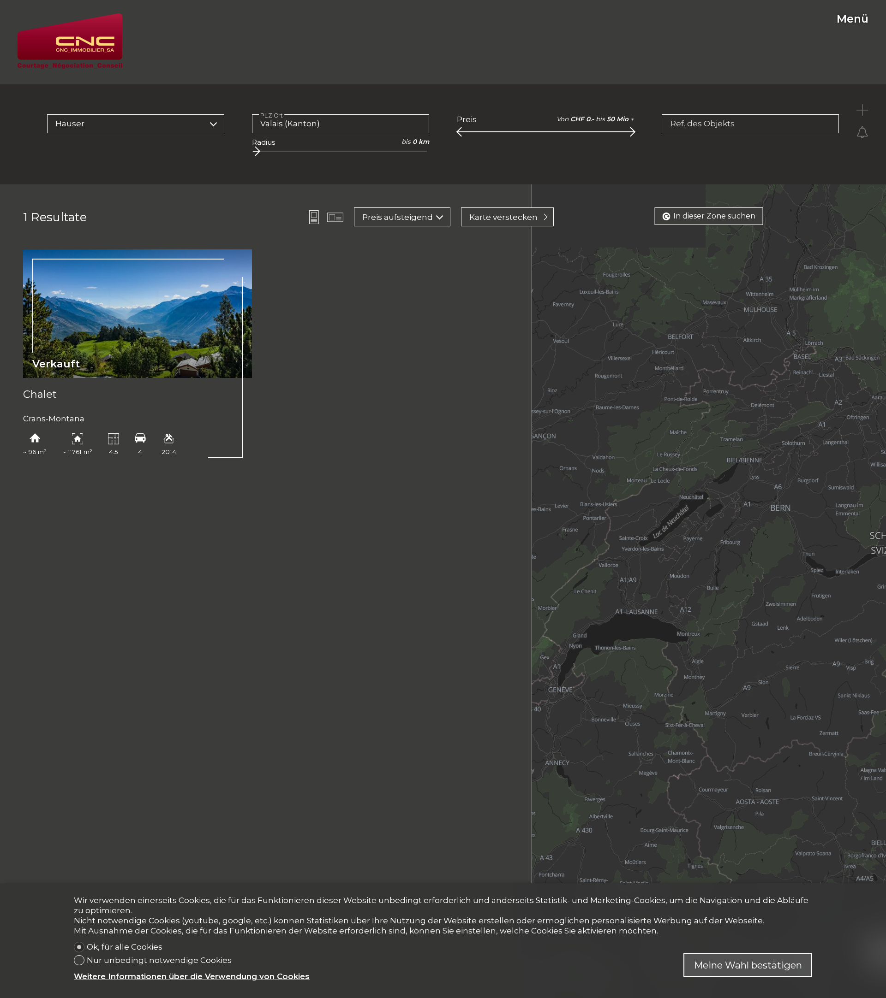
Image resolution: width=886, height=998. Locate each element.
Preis (467, 119)
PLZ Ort (271, 115)
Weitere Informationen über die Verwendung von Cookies (192, 976)
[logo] (70, 41)
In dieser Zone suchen (714, 216)
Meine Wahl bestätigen (748, 965)
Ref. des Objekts (702, 123)
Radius (263, 142)
